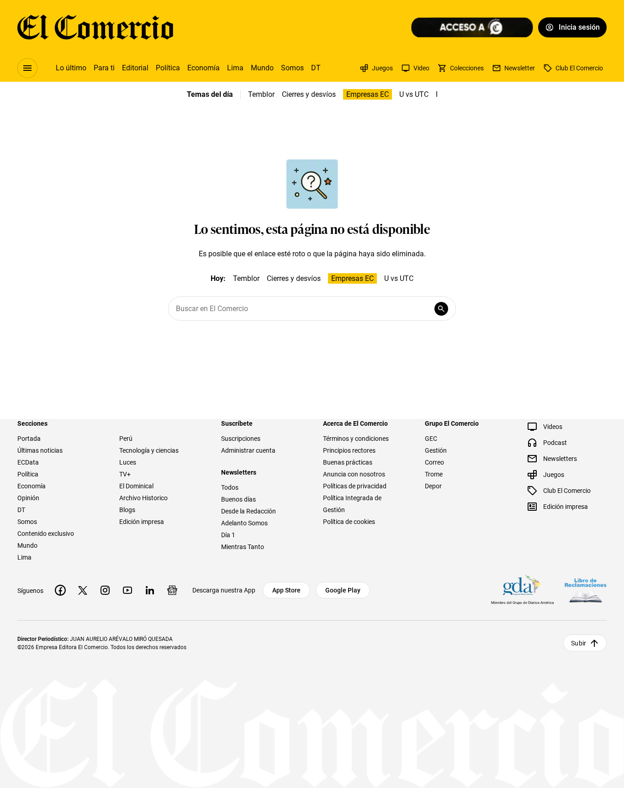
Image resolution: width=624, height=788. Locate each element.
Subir (578, 643)
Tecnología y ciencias (149, 450)
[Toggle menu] (27, 68)
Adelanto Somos (244, 523)
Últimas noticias (40, 450)
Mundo (262, 67)
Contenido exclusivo (45, 533)
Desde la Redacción (248, 511)
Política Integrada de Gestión (352, 503)
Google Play (342, 590)
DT (316, 67)
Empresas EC (367, 94)
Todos (229, 487)
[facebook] (60, 590)
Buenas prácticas (347, 462)
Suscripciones (240, 438)
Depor (433, 486)
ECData (28, 462)
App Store (286, 590)
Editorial (135, 67)
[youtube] (127, 590)
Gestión (436, 450)
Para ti (104, 67)
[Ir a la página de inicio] (95, 27)
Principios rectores (349, 450)
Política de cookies (349, 521)
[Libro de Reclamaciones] (586, 590)
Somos (292, 67)
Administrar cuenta (248, 450)
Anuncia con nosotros (354, 474)
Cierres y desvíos (309, 94)
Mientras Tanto (242, 546)
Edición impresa (141, 521)
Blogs (127, 509)
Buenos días (238, 499)
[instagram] (105, 590)
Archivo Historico (143, 498)
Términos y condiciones (356, 438)
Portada (29, 438)
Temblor (261, 94)
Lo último (71, 67)
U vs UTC (413, 94)
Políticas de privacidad (354, 486)
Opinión (28, 498)
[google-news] (172, 590)
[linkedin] (149, 590)
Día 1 (228, 535)
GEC (431, 438)
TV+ (125, 474)
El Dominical (136, 486)
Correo (434, 462)
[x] (82, 590)
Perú (125, 438)
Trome (434, 474)
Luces (127, 462)
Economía (203, 67)
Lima (235, 67)
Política (168, 67)
